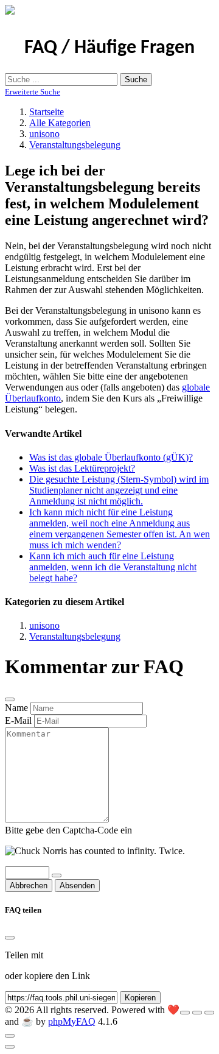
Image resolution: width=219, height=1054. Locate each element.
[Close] (10, 937)
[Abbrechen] (10, 699)
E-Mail (18, 720)
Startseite (46, 112)
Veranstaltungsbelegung (74, 145)
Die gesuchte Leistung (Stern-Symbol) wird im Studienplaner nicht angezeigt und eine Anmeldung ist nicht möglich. (119, 490)
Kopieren (140, 997)
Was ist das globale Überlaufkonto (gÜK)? (111, 457)
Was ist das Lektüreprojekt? (82, 468)
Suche (136, 79)
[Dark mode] (197, 1012)
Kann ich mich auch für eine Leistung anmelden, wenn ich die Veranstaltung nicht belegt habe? (112, 567)
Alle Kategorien (60, 123)
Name (16, 707)
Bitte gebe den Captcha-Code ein (68, 830)
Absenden (77, 885)
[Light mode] (185, 1012)
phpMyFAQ (72, 1021)
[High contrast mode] (209, 1012)
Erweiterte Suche (32, 91)
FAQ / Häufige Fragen (109, 48)
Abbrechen (28, 885)
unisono (44, 134)
